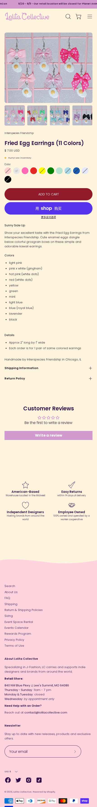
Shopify (51, 791)
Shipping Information (21, 368)
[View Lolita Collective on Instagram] (28, 780)
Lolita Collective (22, 791)
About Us (11, 592)
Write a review (48, 435)
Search (10, 586)
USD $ (8, 771)
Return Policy (15, 378)
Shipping (11, 604)
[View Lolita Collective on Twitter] (18, 780)
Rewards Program (18, 634)
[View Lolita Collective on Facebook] (8, 780)
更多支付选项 (48, 217)
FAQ (7, 598)
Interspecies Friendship (19, 133)
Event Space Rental (19, 622)
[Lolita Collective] (27, 16)
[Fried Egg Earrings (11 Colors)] (15, 115)
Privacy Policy (14, 640)
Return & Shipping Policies (24, 610)
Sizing (9, 616)
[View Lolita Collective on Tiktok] (39, 780)
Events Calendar (17, 628)
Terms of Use (14, 646)
